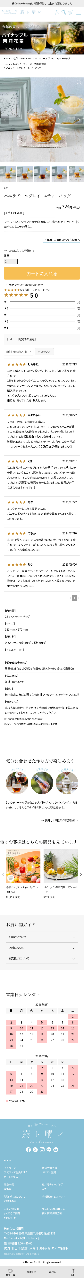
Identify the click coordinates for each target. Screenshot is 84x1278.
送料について (16, 948)
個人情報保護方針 (52, 1213)
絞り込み (46, 351)
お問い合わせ (11, 1218)
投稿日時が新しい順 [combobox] (16, 351)
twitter (35, 1149)
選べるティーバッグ (52, 1184)
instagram (42, 1149)
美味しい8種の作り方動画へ (63, 240)
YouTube (55, 1149)
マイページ (10, 1168)
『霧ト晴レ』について (14, 1196)
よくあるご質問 (12, 1213)
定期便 (8, 1189)
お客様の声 (10, 1201)
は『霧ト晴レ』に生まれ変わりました (51, 3)
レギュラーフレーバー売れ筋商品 (29, 64)
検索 (64, 12)
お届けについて (18, 937)
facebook (28, 1149)
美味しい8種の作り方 (53, 1209)
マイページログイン (57, 12)
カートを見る (70, 12)
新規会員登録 (49, 1168)
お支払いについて (19, 958)
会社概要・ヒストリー (53, 1196)
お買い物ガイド (12, 1209)
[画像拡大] (79, 82)
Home (7, 58)
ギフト (45, 1189)
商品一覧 (9, 1184)
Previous (5, 120)
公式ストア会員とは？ (15, 1172)
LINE (48, 1149)
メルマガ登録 (49, 1172)
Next (79, 120)
